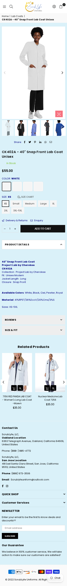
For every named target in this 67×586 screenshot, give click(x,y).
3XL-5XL (17, 210)
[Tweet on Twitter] (29, 142)
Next (62, 73)
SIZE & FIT (11, 330)
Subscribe (10, 536)
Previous (4, 73)
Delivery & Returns (16, 220)
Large (43, 203)
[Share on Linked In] (40, 142)
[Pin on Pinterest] (35, 142)
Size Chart (27, 196)
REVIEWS (10, 320)
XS (5, 203)
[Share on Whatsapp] (45, 142)
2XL (6, 210)
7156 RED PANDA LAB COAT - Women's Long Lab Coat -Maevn (17, 400)
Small (16, 203)
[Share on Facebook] (24, 142)
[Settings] (54, 6)
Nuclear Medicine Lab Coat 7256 (50, 398)
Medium (29, 203)
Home (5, 16)
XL (53, 203)
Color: (11, 178)
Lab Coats (17, 16)
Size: (18, 197)
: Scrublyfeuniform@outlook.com (29, 479)
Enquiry (38, 220)
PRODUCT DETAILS (17, 244)
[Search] (11, 6)
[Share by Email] (50, 142)
